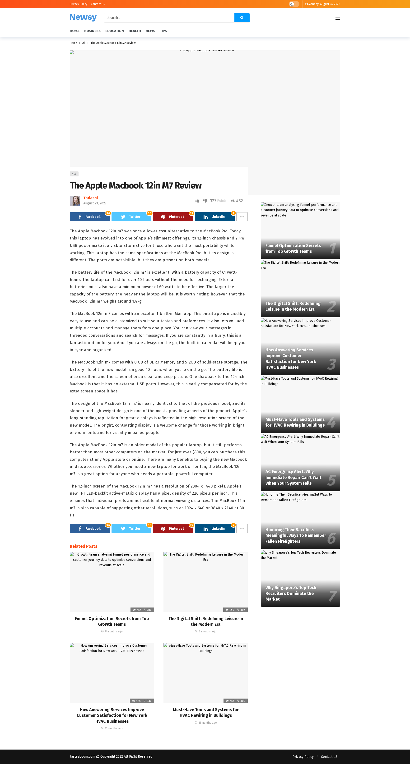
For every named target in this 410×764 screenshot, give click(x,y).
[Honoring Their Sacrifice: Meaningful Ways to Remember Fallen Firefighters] (300, 520)
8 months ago (114, 631)
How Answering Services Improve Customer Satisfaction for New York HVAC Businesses (112, 715)
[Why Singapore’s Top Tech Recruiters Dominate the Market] (300, 578)
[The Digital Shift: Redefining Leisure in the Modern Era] (205, 582)
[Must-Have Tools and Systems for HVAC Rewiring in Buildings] (205, 673)
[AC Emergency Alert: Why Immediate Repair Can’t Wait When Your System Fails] (300, 462)
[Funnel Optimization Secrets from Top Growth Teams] (112, 582)
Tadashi (90, 198)
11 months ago (114, 728)
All (74, 173)
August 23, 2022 (95, 203)
